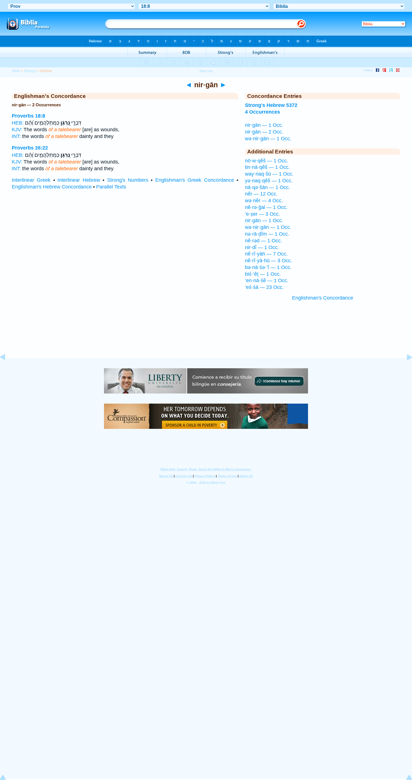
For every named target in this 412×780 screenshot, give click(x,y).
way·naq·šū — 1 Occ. (269, 174)
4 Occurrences (262, 112)
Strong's (30, 71)
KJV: (17, 129)
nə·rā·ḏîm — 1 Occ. (267, 234)
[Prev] (7, 369)
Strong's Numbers (127, 180)
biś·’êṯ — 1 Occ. (263, 274)
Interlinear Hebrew (78, 180)
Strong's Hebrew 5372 (271, 105)
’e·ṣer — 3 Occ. (262, 214)
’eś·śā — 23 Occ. (264, 287)
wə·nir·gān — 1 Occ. (268, 138)
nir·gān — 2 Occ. (264, 132)
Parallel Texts (111, 187)
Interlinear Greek (31, 180)
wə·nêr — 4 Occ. (264, 200)
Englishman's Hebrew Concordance (52, 187)
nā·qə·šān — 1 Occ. (267, 187)
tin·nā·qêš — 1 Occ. (267, 167)
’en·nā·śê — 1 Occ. (266, 280)
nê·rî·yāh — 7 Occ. (266, 254)
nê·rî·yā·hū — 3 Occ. (268, 260)
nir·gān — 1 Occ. (264, 125)
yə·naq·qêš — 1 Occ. (269, 180)
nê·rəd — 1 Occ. (263, 240)
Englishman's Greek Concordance (194, 180)
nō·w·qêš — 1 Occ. (266, 161)
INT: (16, 136)
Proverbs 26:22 (30, 148)
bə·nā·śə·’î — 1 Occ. (268, 267)
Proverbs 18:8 (28, 116)
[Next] (405, 369)
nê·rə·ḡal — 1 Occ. (266, 207)
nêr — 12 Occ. (261, 194)
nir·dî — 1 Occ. (262, 247)
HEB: (18, 123)
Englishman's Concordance (322, 298)
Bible (16, 71)
